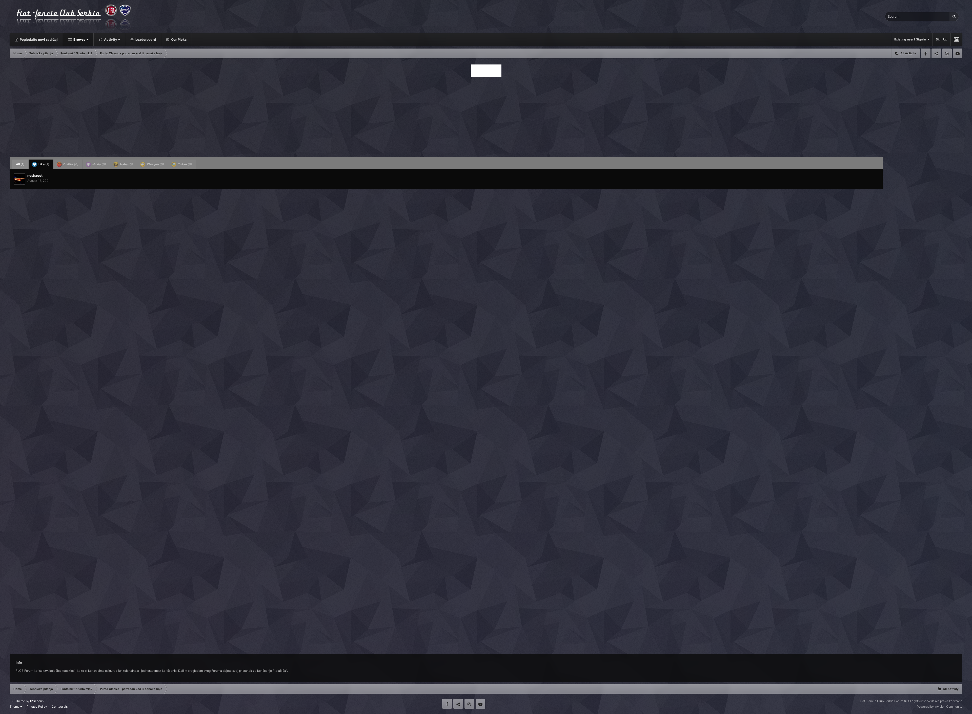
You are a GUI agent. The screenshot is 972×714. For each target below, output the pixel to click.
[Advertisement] (486, 115)
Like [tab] (43, 164)
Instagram (947, 53)
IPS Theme (17, 701)
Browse (79, 39)
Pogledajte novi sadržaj (38, 39)
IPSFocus (37, 701)
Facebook (925, 53)
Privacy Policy (37, 706)
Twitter (936, 53)
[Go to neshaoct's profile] (19, 179)
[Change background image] (956, 39)
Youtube (957, 53)
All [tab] (20, 164)
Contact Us (60, 706)
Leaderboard (145, 39)
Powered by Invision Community (939, 706)
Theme (15, 706)
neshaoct (35, 175)
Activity (110, 39)
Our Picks (178, 39)
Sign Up (941, 39)
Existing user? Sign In (910, 39)
